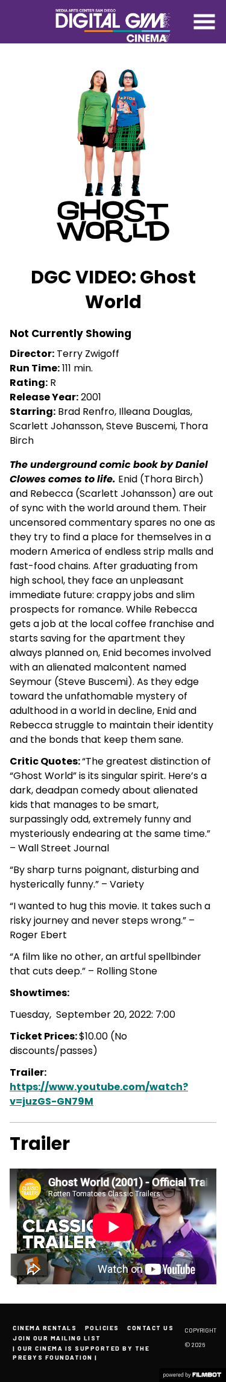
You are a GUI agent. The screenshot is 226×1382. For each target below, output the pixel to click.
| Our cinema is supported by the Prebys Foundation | (81, 1353)
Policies (102, 1327)
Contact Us (150, 1327)
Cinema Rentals (45, 1327)
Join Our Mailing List (57, 1338)
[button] (204, 22)
